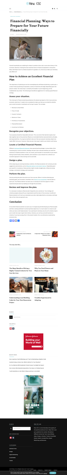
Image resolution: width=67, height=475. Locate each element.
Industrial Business (15, 16)
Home (35, 470)
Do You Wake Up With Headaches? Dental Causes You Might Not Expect (26, 365)
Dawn (12, 34)
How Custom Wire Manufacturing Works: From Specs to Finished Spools (26, 368)
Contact (55, 470)
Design (11, 452)
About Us (40, 470)
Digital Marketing (13, 455)
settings (45, 473)
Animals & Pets (13, 449)
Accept (52, 473)
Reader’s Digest (48, 470)
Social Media (12, 458)
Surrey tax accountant (40, 180)
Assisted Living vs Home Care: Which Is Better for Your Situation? (25, 362)
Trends (11, 461)
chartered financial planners (22, 148)
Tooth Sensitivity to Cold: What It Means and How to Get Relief (24, 371)
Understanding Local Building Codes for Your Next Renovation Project (20, 300)
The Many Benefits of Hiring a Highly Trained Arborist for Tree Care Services (20, 270)
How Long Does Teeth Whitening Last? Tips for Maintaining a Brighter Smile (27, 359)
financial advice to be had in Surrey (36, 166)
